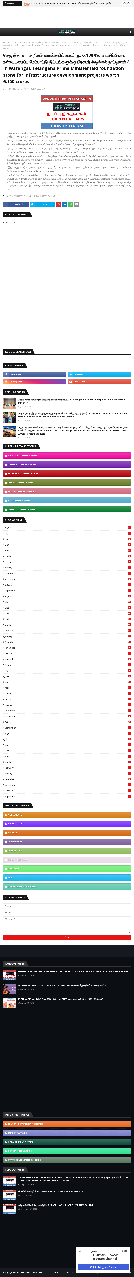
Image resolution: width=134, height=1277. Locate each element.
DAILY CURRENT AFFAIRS (21, 196)
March (67, 556)
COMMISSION (15, 841)
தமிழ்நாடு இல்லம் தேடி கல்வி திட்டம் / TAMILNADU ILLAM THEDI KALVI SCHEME (55, 1205)
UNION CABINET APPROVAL (22, 886)
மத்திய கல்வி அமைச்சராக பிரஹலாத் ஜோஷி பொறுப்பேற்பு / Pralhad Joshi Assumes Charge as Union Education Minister (71, 401)
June (67, 539)
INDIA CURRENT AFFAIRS (22, 42)
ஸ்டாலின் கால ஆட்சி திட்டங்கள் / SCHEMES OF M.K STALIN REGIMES (50, 1191)
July (67, 533)
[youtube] (99, 381)
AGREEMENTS (15, 814)
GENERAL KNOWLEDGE (20, 1150)
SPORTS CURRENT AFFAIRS (22, 491)
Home (6, 42)
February (67, 561)
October (67, 584)
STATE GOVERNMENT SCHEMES (24, 1159)
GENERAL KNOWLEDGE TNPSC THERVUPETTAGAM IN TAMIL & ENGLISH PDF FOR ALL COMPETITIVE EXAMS (73, 971)
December (67, 573)
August (67, 527)
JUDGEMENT (14, 868)
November (67, 579)
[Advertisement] (67, 17)
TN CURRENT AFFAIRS (19, 500)
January (67, 567)
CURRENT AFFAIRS (17, 1132)
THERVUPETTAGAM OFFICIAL (33, 1272)
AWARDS (12, 832)
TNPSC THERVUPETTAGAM (18, 88)
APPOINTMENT (16, 823)
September (67, 590)
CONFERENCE (15, 850)
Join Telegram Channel (104, 1267)
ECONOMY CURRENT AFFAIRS (23, 473)
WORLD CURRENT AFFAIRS (21, 509)
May (67, 544)
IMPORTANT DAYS (17, 859)
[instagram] (34, 381)
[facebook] (34, 374)
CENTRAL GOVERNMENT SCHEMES (25, 1123)
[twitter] (99, 374)
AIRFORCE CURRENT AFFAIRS (22, 455)
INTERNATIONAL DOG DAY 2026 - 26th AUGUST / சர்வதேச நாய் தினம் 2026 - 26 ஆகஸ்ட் (71, 3)
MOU (10, 877)
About (66, 1272)
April (67, 550)
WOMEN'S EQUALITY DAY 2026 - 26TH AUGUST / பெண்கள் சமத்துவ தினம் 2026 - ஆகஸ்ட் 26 (62, 985)
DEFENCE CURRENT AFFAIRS (22, 464)
